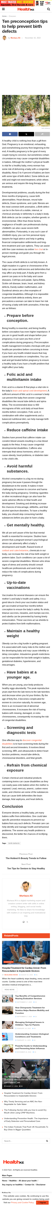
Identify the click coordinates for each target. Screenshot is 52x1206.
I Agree (42, 1202)
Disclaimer (40, 1185)
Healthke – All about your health (23, 1181)
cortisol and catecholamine (15, 550)
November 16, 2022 (33, 38)
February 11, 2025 (24, 1040)
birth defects (14, 843)
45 (35, 1028)
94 (22, 1086)
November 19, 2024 (24, 1052)
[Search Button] (47, 1141)
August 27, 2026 (11, 1086)
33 (36, 1002)
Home (4, 16)
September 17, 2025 (24, 1002)
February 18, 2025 (24, 1028)
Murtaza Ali (15, 38)
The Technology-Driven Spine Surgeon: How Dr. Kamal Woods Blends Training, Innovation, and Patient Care (25, 1080)
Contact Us (29, 1185)
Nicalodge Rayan (11, 975)
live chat (38, 249)
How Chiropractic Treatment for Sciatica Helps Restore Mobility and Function (32, 1010)
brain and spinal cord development (29, 391)
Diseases (12, 16)
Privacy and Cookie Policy (22, 1202)
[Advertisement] (26, 67)
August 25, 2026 (26, 975)
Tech (10, 1170)
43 (34, 1040)
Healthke (34, 1170)
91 (36, 975)
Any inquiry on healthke (12, 1185)
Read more (10, 989)
